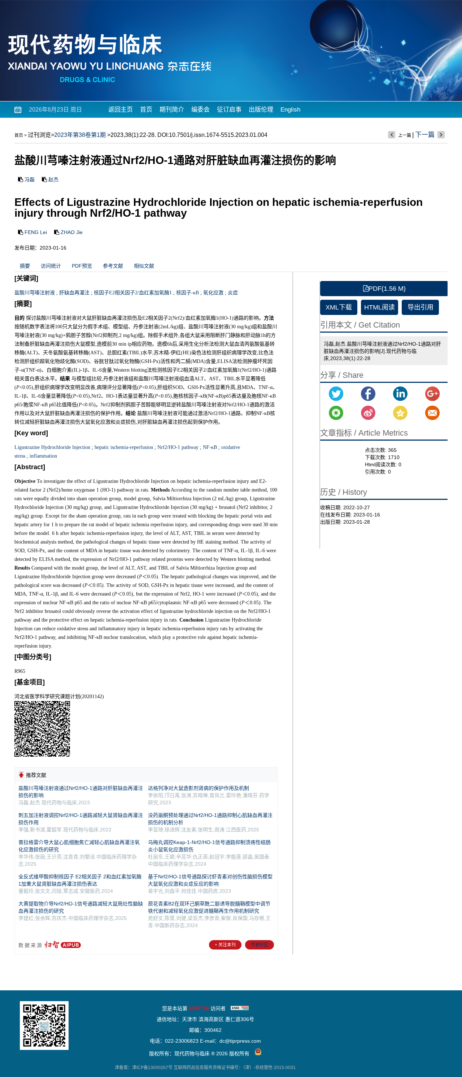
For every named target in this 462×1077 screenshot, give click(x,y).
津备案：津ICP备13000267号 (144, 1067)
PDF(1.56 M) (387, 288)
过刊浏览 (39, 135)
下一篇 (425, 134)
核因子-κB (187, 292)
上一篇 (404, 135)
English (290, 109)
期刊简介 (172, 109)
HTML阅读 (379, 307)
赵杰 (53, 179)
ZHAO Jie (72, 232)
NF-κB (210, 447)
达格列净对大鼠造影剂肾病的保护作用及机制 (198, 788)
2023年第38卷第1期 (80, 135)
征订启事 (229, 109)
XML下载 (339, 307)
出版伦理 (261, 109)
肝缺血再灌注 (74, 292)
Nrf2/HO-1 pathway (178, 447)
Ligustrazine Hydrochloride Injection (52, 447)
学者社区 (259, 944)
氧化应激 (213, 292)
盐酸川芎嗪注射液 (34, 292)
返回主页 (120, 109)
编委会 (200, 109)
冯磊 (30, 179)
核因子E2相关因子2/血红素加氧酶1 (133, 292)
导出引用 (420, 307)
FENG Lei (36, 232)
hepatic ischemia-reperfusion (124, 447)
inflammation (43, 456)
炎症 (233, 292)
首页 (146, 109)
